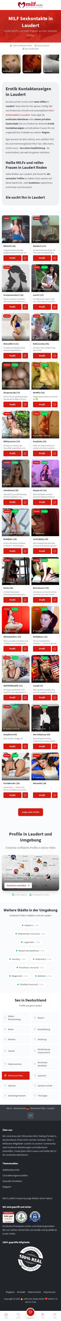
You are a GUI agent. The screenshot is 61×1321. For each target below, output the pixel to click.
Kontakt (21, 1291)
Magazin (7, 1186)
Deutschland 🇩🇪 (21, 1108)
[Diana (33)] (13, 857)
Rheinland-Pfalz (38, 1108)
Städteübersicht (11, 1169)
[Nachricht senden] (25, 258)
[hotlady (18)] (16, 871)
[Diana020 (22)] (36, 869)
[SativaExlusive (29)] (22, 866)
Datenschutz (34, 1291)
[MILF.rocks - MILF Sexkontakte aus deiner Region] (30, 5)
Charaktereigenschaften (15, 1175)
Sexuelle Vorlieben (12, 1181)
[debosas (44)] (45, 864)
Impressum (49, 1291)
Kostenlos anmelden (16, 885)
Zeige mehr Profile (30, 812)
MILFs (9, 1108)
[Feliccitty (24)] (39, 861)
